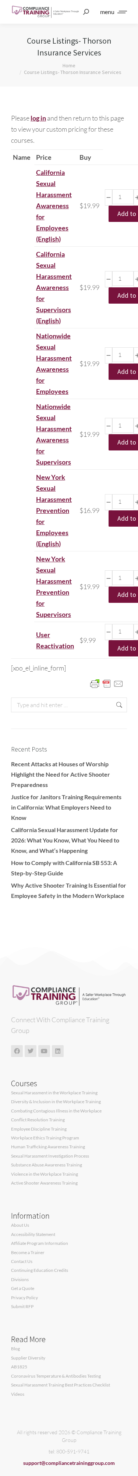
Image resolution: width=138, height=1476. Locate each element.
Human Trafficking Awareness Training (48, 1146)
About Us (20, 1225)
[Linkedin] (58, 1051)
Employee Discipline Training (39, 1129)
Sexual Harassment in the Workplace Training (54, 1092)
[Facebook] (17, 1051)
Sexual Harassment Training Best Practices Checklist (60, 1385)
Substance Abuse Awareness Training (46, 1165)
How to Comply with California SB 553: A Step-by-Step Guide (64, 868)
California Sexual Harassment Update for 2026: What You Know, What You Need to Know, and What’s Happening (65, 840)
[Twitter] (30, 1051)
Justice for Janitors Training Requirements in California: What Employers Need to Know (66, 807)
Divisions (20, 1279)
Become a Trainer (28, 1252)
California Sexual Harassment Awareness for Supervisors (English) (54, 287)
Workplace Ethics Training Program (45, 1138)
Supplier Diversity (28, 1358)
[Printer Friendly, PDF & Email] (106, 683)
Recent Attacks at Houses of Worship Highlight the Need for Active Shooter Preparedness (60, 774)
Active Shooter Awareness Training (44, 1183)
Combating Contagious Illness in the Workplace (56, 1111)
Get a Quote (22, 1288)
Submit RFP (22, 1306)
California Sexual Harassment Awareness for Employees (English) (54, 205)
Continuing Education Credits (39, 1270)
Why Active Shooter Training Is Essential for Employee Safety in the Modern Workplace (68, 890)
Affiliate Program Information (39, 1243)
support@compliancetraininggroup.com (69, 1463)
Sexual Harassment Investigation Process (50, 1156)
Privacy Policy (24, 1297)
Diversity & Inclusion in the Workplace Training (56, 1101)
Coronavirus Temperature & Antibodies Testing (56, 1376)
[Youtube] (44, 1051)
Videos (17, 1394)
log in (38, 118)
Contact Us (21, 1261)
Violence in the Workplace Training (44, 1174)
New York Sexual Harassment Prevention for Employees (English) (54, 510)
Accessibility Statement (33, 1234)
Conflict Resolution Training (38, 1119)
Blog (15, 1348)
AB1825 (19, 1366)
